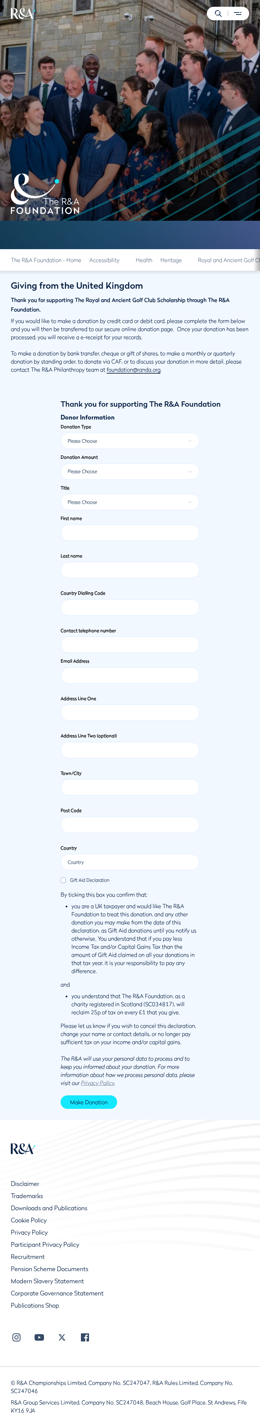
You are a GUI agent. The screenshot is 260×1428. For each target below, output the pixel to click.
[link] (46, 260)
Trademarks (27, 1195)
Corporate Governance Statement (57, 1293)
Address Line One (78, 698)
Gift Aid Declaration (89, 880)
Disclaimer (25, 1183)
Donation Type (76, 426)
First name (71, 518)
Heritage (171, 260)
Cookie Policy (29, 1220)
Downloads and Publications (49, 1208)
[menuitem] (23, 13)
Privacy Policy (29, 1232)
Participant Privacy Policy (45, 1244)
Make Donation (89, 1102)
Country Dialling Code (83, 593)
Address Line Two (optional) (89, 735)
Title (65, 488)
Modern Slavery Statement (47, 1281)
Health (144, 260)
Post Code (71, 810)
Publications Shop (35, 1305)
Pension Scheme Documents (49, 1268)
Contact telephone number (88, 630)
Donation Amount (79, 457)
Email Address (75, 661)
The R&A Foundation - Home (46, 260)
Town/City (71, 773)
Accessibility (104, 260)
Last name (71, 555)
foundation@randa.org (133, 369)
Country (69, 848)
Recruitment (28, 1256)
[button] (218, 13)
